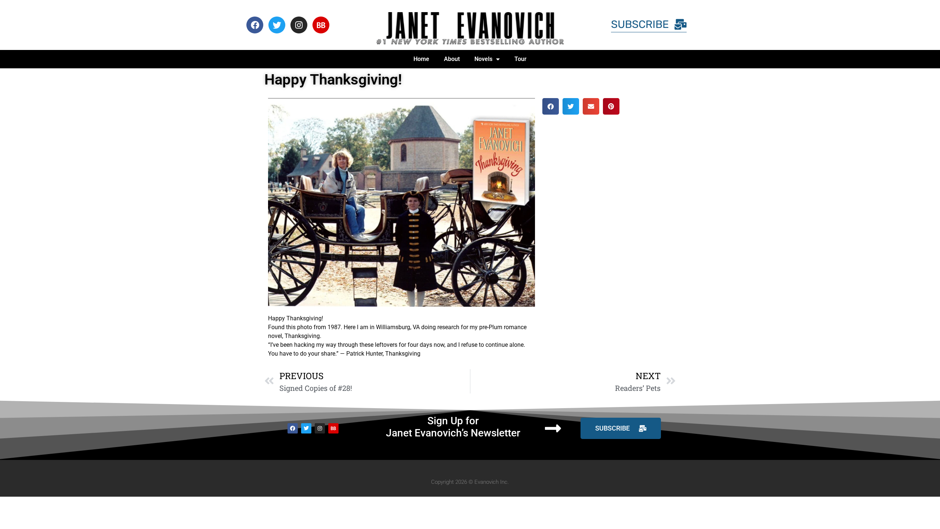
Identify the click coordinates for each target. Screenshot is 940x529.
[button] (550, 106)
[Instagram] (298, 25)
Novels (483, 58)
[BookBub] (320, 25)
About (452, 58)
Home (421, 58)
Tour (520, 58)
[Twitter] (276, 25)
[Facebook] (254, 25)
